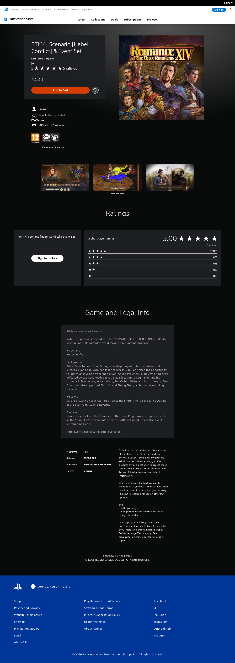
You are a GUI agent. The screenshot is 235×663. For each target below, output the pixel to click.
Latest (81, 19)
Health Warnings (128, 508)
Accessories (60, 9)
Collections (98, 19)
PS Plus (45, 9)
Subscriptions (132, 19)
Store (14, 9)
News (74, 9)
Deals (114, 19)
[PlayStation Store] (20, 19)
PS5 (23, 9)
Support (86, 9)
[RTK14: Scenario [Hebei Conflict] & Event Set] (65, 177)
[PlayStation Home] (6, 9)
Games (33, 9)
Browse (152, 19)
